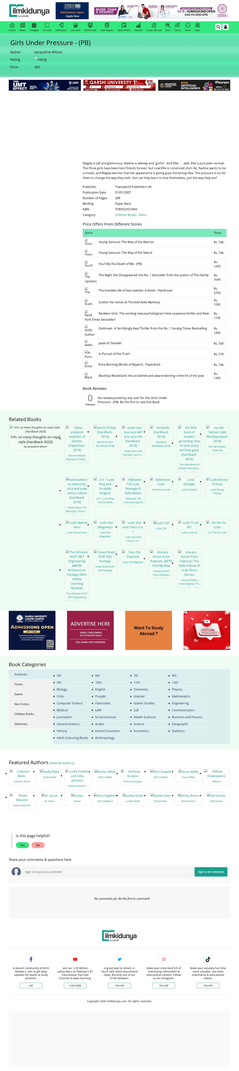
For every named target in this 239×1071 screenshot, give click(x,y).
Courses (47, 30)
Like (31, 985)
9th (59, 682)
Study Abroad (154, 30)
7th (136, 675)
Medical (62, 710)
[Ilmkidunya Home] (29, 11)
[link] (72, 10)
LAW (98, 710)
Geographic (180, 724)
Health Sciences (145, 717)
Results (138, 30)
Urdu (60, 696)
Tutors (177, 30)
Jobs (167, 30)
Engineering (180, 703)
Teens (143, 215)
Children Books (126, 215)
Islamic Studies (144, 703)
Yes (22, 845)
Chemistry (141, 689)
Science (139, 724)
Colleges (34, 30)
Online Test (90, 30)
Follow (119, 985)
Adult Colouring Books (72, 738)
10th (98, 682)
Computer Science (70, 703)
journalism (64, 717)
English (100, 689)
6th (97, 675)
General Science (68, 724)
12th (175, 682)
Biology (62, 689)
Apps (197, 30)
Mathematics (181, 696)
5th (59, 675)
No (38, 845)
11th (137, 682)
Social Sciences (105, 717)
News (23, 30)
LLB (136, 710)
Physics (177, 689)
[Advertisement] (119, 119)
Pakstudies (103, 703)
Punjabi (100, 696)
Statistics (178, 731)
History (62, 731)
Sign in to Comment (211, 872)
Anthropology (105, 738)
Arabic (99, 724)
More (188, 30)
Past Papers (107, 30)
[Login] (225, 27)
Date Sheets (124, 30)
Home (12, 30)
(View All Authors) (62, 763)
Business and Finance (187, 717)
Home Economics (107, 731)
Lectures (75, 30)
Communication (183, 710)
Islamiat (139, 696)
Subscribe (75, 985)
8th (174, 675)
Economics (141, 731)
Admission (61, 30)
